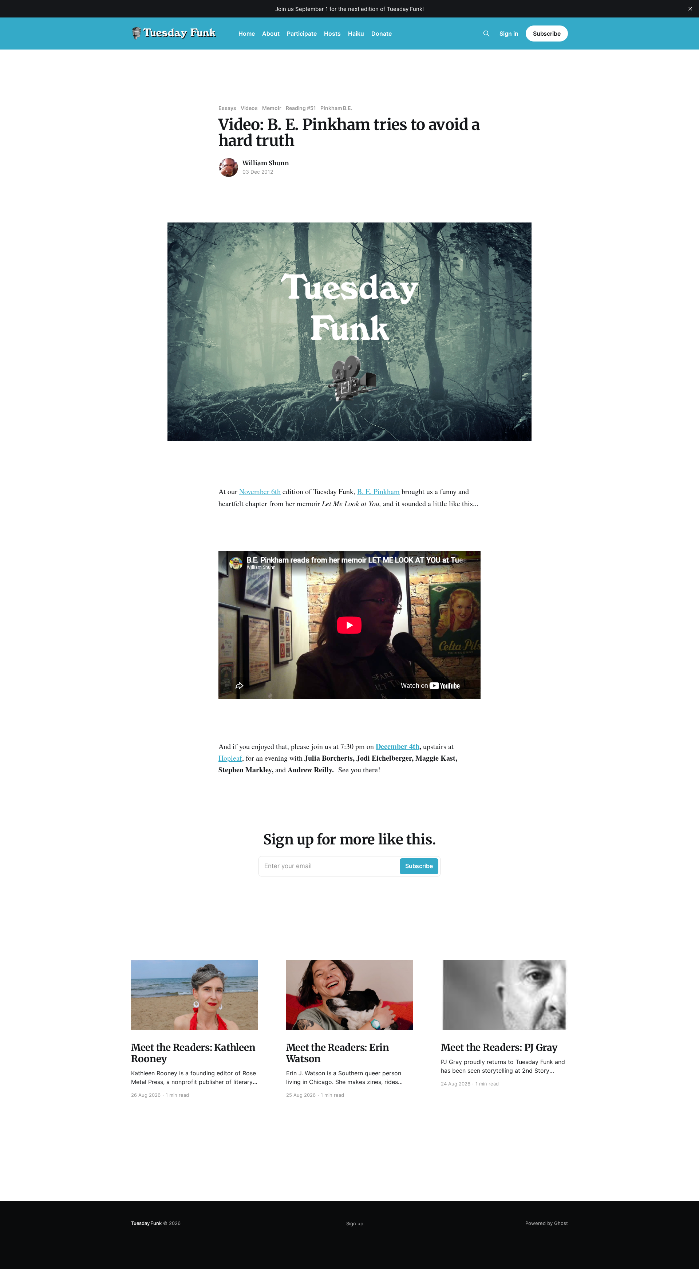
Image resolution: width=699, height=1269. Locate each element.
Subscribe (547, 33)
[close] (690, 9)
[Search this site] (486, 33)
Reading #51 (301, 108)
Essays (227, 108)
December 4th (397, 746)
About (271, 33)
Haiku (356, 33)
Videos (249, 108)
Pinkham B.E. (336, 108)
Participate (302, 33)
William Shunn (265, 163)
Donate (381, 33)
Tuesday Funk (146, 1223)
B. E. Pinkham (378, 491)
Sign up (354, 1223)
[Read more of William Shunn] (228, 167)
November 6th (260, 491)
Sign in (508, 33)
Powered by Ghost (546, 1223)
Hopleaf (230, 758)
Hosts (332, 33)
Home (246, 33)
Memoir (271, 108)
